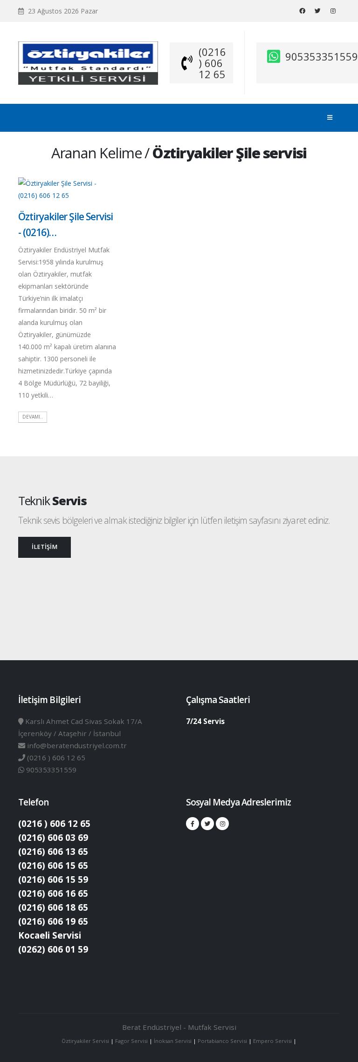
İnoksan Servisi (173, 1040)
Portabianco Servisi (222, 1040)
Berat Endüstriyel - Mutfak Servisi (179, 1027)
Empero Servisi (272, 1040)
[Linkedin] (332, 10)
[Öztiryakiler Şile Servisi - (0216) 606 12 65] (67, 188)
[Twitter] (317, 10)
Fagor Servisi (132, 1040)
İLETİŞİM (44, 547)
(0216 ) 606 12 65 (212, 63)
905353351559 (321, 56)
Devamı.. (32, 416)
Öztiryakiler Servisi (86, 1040)
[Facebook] (302, 10)
